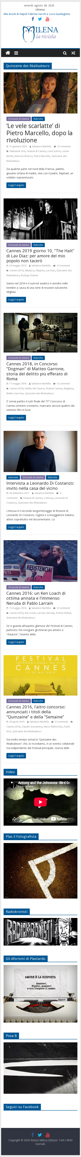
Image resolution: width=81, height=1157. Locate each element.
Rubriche (38, 118)
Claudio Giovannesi (32, 726)
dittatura (29, 270)
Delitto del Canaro (34, 388)
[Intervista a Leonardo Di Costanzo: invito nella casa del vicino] (40, 433)
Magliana (68, 388)
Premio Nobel (63, 613)
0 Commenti (63, 146)
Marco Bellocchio (53, 726)
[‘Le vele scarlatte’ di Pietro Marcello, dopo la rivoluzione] (40, 75)
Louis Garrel (53, 151)
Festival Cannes (54, 388)
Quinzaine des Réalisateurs (39, 393)
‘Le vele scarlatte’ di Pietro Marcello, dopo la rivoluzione (39, 133)
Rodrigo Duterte (29, 275)
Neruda (50, 613)
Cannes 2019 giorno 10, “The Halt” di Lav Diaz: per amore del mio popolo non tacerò (40, 255)
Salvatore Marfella (41, 146)
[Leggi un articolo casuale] (73, 53)
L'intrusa (48, 498)
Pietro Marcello (42, 156)
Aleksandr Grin (17, 151)
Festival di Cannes (36, 151)
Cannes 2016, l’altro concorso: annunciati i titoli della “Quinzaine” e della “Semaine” (35, 712)
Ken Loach (30, 613)
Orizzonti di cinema (18, 118)
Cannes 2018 (16, 388)
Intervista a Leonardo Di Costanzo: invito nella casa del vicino (40, 485)
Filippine (40, 270)
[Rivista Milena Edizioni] (8, 53)
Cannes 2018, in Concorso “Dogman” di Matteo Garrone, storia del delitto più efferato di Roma (37, 371)
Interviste (13, 477)
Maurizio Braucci (23, 156)
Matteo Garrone (15, 393)
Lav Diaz (50, 270)
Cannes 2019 (16, 270)
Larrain (41, 613)
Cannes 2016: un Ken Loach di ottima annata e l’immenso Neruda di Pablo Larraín (36, 598)
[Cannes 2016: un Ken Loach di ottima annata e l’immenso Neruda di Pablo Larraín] (40, 542)
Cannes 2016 (16, 613)
